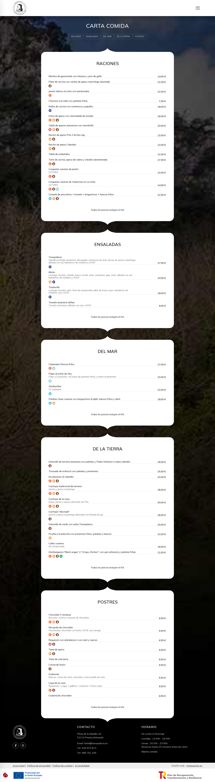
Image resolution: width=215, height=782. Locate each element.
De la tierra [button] (123, 36)
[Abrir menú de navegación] (197, 8)
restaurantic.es (194, 765)
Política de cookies (63, 765)
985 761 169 (89, 752)
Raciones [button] (76, 36)
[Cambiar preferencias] (5, 775)
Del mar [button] (107, 36)
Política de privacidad (38, 765)
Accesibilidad (82, 765)
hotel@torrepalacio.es (96, 743)
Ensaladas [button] (92, 36)
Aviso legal (19, 765)
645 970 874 (89, 747)
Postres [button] (139, 36)
